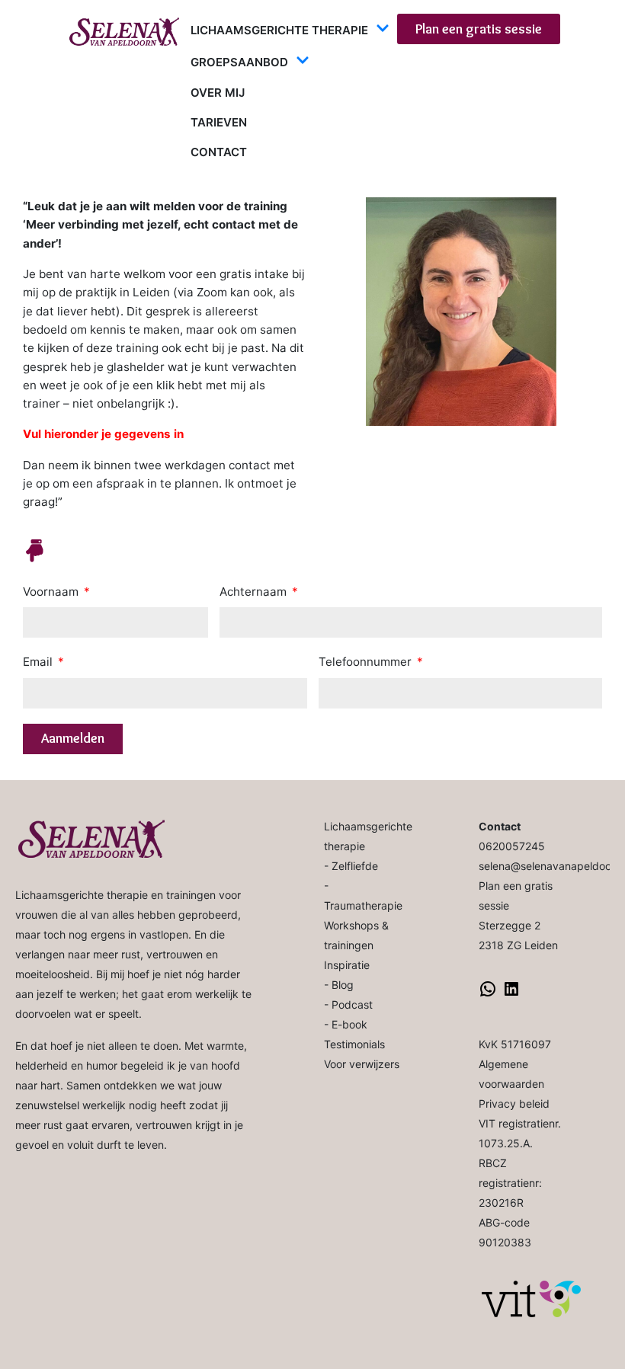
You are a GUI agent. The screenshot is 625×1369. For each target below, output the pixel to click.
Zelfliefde (355, 865)
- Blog (339, 984)
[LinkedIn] (511, 993)
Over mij (218, 92)
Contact (219, 152)
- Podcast (348, 1004)
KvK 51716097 (515, 1044)
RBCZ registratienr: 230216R (510, 1182)
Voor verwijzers (361, 1063)
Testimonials (354, 1044)
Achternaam (255, 591)
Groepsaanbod (239, 62)
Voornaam (52, 591)
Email (39, 661)
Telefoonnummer (367, 661)
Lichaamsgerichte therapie (279, 30)
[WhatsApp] (488, 993)
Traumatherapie (363, 905)
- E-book (345, 1024)
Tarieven (219, 122)
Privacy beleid (514, 1103)
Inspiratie (347, 964)
